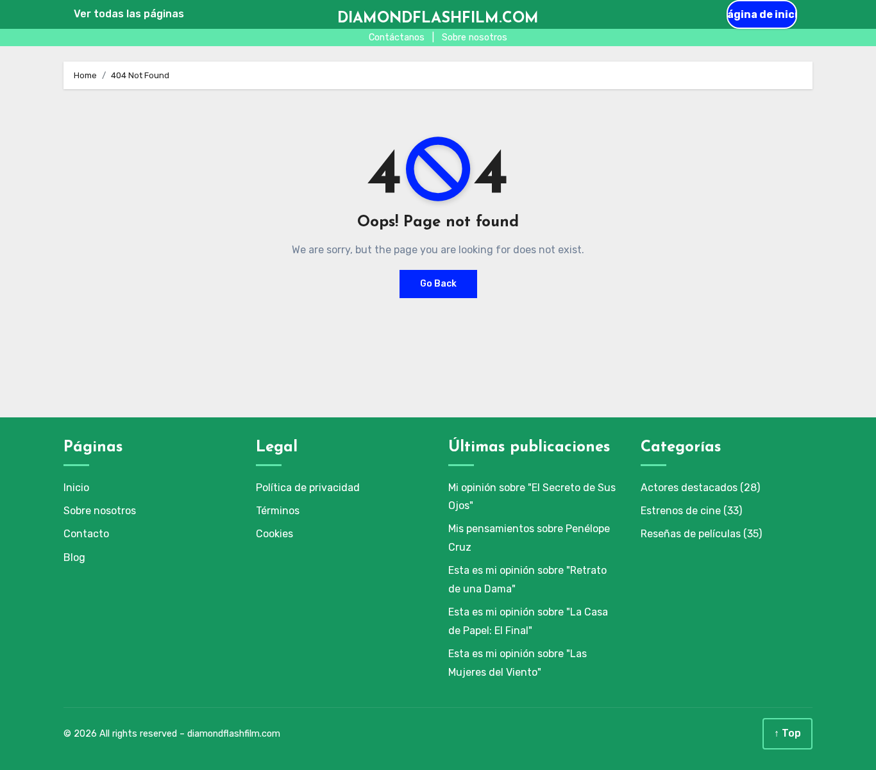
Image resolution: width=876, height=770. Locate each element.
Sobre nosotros (474, 37)
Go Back (438, 283)
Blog (74, 557)
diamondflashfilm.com (438, 19)
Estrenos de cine (681, 511)
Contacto (86, 534)
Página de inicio (762, 14)
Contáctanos (397, 37)
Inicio (76, 487)
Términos (277, 511)
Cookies (274, 534)
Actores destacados (689, 487)
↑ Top (787, 733)
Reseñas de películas (691, 534)
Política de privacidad (308, 487)
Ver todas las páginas (129, 14)
